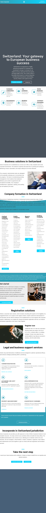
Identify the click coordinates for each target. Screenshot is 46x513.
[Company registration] (3, 92)
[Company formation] (34, 104)
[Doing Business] (34, 92)
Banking (24, 100)
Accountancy (10, 100)
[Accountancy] (3, 103)
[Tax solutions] (19, 91)
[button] (24, 2)
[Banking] (19, 103)
